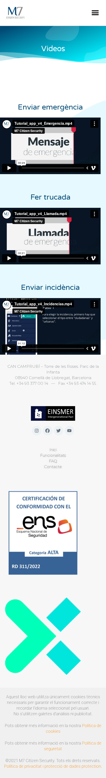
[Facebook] (47, 430)
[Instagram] (36, 430)
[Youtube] (69, 430)
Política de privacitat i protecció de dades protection (52, 766)
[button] (95, 13)
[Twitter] (58, 430)
